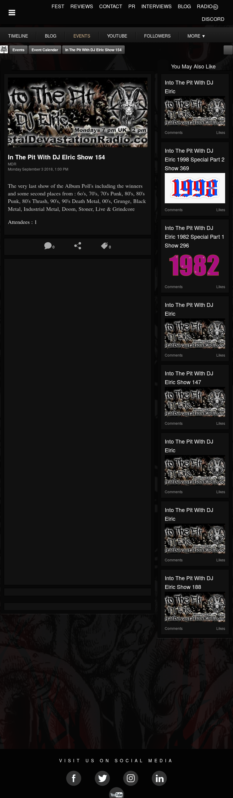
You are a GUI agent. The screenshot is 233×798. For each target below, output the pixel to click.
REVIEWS (81, 6)
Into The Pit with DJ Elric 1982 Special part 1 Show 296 (195, 236)
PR (131, 6)
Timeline (18, 36)
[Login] (215, 6)
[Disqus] (77, 343)
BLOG (184, 6)
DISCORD (213, 18)
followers (157, 36)
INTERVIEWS (156, 6)
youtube (117, 36)
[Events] (6, 65)
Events (18, 49)
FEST (58, 6)
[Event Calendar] (228, 49)
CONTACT (110, 6)
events (81, 36)
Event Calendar (45, 49)
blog (50, 36)
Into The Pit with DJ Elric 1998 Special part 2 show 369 (195, 159)
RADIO (204, 6)
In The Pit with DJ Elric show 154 (93, 49)
